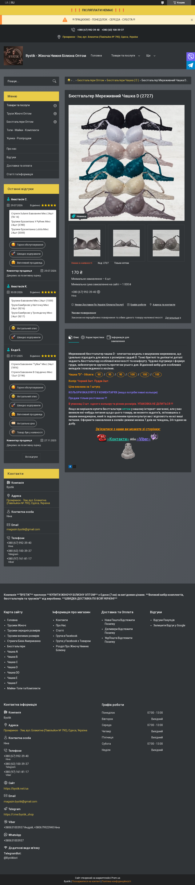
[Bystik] (13, 55)
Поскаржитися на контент (86, 881)
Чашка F (12, 683)
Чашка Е (12, 677)
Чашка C (12, 662)
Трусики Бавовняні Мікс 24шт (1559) (32, 300)
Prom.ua (115, 878)
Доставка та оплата (19, 165)
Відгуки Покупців (164, 620)
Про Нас (61, 625)
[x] (74, 467)
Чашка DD (13, 672)
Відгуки (11, 157)
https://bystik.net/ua (16, 788)
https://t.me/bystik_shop (19, 814)
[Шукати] (54, 81)
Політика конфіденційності (116, 881)
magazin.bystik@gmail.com (23, 529)
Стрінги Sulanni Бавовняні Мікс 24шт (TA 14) (32, 215)
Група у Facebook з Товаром (73, 640)
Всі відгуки (31, 456)
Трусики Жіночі (16, 625)
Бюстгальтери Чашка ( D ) (123, 80)
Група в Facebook (66, 635)
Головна (96, 55)
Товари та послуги (123, 55)
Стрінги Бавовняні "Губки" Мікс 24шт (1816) (32, 366)
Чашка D (12, 667)
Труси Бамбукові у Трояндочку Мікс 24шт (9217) (31, 314)
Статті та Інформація (20, 174)
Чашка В (12, 656)
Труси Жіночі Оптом (19, 113)
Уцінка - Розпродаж (19, 138)
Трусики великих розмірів (23, 635)
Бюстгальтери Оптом (91, 80)
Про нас (11, 148)
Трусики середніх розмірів (23, 630)
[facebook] (70, 467)
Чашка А (12, 651)
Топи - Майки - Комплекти (23, 130)
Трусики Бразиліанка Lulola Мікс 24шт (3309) (30, 231)
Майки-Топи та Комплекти (23, 688)
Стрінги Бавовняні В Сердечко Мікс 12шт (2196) (31, 374)
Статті (60, 630)
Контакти (62, 620)
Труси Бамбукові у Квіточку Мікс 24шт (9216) (30, 307)
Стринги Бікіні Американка (24, 640)
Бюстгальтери (16, 646)
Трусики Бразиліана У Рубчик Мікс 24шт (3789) (30, 223)
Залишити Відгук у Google (169, 625)
